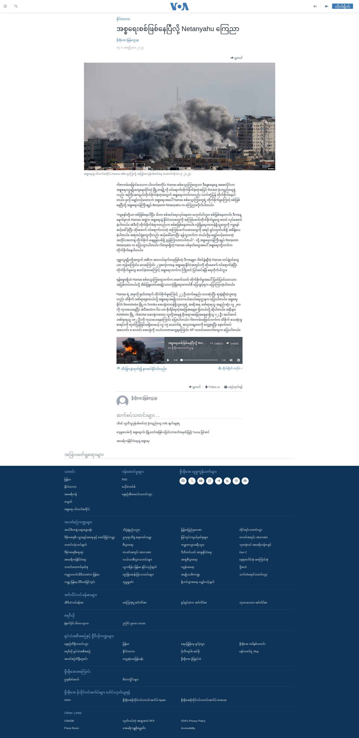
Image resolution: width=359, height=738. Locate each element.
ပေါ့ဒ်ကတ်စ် (128, 486)
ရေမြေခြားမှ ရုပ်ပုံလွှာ (193, 643)
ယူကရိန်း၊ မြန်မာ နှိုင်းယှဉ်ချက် (140, 567)
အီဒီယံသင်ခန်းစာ (73, 602)
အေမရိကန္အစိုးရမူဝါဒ (134, 728)
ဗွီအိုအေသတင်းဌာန (183, 347)
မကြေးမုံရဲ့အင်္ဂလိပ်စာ (135, 602)
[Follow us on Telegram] (218, 480)
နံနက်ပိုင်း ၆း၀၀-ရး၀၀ (76, 623)
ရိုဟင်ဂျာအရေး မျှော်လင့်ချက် (197, 581)
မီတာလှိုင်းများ (131, 679)
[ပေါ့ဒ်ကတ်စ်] (236, 480)
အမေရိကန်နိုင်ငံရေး (75, 559)
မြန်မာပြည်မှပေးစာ (191, 529)
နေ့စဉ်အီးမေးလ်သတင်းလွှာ (137, 494)
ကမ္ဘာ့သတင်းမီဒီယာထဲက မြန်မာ (81, 574)
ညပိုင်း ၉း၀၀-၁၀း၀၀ (134, 623)
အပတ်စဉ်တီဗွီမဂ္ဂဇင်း (76, 658)
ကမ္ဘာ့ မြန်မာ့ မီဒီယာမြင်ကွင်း (79, 581)
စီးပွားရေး (128, 544)
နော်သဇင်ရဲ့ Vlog (249, 651)
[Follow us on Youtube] (200, 480)
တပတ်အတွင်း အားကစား (137, 552)
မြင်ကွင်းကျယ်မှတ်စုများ (194, 537)
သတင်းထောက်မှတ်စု (76, 567)
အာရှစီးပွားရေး (189, 559)
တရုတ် (68, 501)
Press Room (71, 728)
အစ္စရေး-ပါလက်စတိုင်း (77, 509)
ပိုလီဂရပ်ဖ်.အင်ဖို (190, 651)
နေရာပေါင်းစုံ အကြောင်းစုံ (253, 559)
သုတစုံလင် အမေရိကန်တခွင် (255, 544)
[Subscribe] (245, 480)
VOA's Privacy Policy (193, 720)
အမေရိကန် (70, 494)
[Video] (326, 6)
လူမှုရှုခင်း (128, 581)
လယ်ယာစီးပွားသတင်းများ (137, 559)
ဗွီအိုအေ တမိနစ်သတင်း (252, 643)
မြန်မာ (67, 479)
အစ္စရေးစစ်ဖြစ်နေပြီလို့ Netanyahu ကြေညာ (196, 343)
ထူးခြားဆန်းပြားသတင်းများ (138, 574)
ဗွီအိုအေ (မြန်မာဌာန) (127, 40)
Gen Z (243, 552)
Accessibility (188, 728)
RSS (124, 479)
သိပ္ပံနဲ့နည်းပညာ (131, 529)
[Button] (237, 58)
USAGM (69, 720)
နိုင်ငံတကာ (123, 19)
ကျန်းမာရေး (187, 567)
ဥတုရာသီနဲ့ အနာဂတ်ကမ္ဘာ (137, 537)
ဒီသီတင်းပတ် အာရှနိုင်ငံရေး (196, 552)
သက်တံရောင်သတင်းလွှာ (253, 574)
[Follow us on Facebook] (183, 480)
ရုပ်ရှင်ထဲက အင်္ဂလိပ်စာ (194, 602)
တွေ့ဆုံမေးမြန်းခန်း (133, 658)
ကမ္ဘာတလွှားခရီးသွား (192, 544)
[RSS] (227, 480)
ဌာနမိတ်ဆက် (71, 679)
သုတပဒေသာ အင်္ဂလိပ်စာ (253, 602)
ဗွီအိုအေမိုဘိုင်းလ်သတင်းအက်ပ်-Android (203, 700)
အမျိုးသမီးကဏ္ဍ (190, 574)
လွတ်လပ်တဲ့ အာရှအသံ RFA (138, 720)
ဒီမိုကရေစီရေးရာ (73, 552)
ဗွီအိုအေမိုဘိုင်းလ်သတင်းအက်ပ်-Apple (144, 700)
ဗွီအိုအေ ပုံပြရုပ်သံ (191, 658)
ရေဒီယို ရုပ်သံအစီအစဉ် (77, 651)
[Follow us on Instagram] (209, 480)
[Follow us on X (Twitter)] (191, 480)
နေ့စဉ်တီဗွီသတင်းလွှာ (76, 643)
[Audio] (315, 6)
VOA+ (67, 700)
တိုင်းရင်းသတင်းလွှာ (250, 529)
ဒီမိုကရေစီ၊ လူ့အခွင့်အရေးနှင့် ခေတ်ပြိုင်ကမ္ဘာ (89, 537)
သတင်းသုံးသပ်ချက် (75, 544)
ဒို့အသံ (243, 567)
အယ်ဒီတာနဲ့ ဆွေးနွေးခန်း (78, 529)
